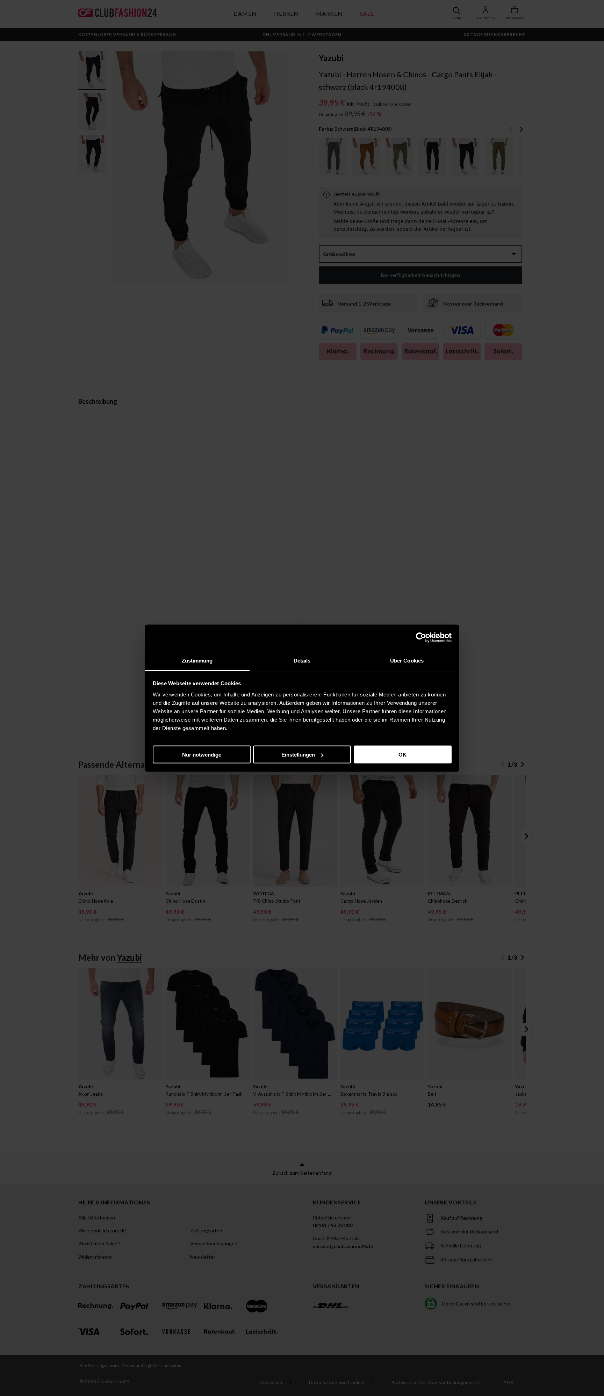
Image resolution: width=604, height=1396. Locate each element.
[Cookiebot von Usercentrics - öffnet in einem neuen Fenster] (421, 637)
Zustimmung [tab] (197, 660)
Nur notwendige (201, 755)
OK (402, 755)
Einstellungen (298, 755)
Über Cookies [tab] (407, 660)
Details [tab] (302, 660)
